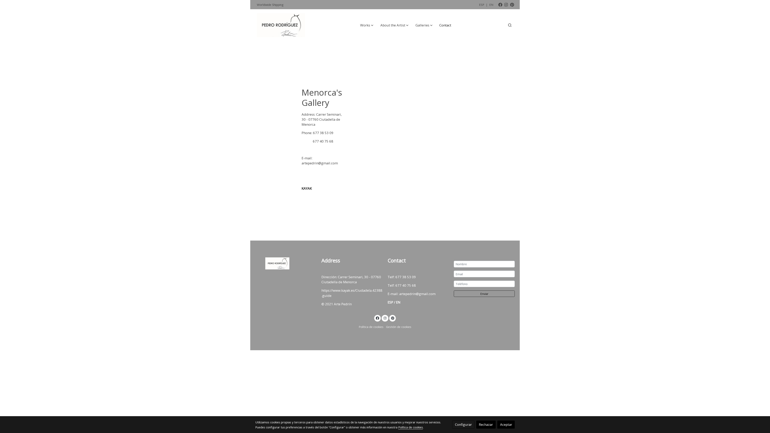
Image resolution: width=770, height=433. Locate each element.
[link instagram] (506, 4)
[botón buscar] (510, 25)
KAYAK (307, 188)
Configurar (463, 424)
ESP (482, 5)
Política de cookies (371, 327)
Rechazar (486, 424)
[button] (367, 25)
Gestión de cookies (398, 327)
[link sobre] (285, 263)
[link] (281, 25)
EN (491, 5)
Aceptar (506, 424)
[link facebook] (500, 4)
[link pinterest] (512, 4)
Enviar (484, 294)
